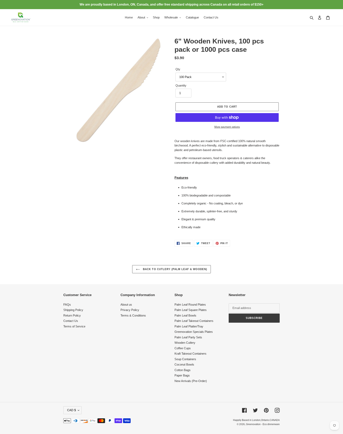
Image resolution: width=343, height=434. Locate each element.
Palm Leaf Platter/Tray (188, 326)
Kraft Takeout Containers (190, 353)
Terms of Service (74, 326)
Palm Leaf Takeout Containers (193, 320)
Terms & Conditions (133, 315)
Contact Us (70, 320)
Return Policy (72, 315)
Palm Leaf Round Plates (190, 304)
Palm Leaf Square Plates (190, 310)
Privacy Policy (129, 310)
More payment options (227, 126)
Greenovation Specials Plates (193, 331)
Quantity (180, 85)
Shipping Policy (73, 310)
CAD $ (71, 410)
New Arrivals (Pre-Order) (190, 381)
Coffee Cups (182, 348)
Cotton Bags (182, 370)
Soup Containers (185, 359)
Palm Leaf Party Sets (188, 337)
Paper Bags (182, 375)
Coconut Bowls (184, 364)
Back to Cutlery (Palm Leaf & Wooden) (174, 269)
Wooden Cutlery (184, 342)
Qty (177, 69)
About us (126, 304)
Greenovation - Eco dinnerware (263, 424)
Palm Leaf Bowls (185, 315)
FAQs (67, 304)
